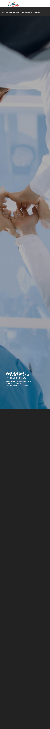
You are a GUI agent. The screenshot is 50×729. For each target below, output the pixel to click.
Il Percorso (22, 12)
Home (3, 12)
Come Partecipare (36, 12)
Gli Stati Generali (8, 12)
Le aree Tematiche (28, 12)
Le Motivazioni (16, 12)
